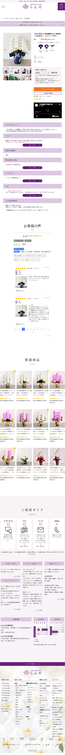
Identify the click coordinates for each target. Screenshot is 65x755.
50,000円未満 (6, 695)
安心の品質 (42, 739)
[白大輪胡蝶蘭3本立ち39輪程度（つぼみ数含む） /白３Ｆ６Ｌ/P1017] (24, 388)
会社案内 (47, 745)
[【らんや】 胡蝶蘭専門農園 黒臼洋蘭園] (32, 8)
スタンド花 (43, 698)
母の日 (29, 692)
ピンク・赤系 (5, 706)
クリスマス (19, 719)
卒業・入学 (19, 716)
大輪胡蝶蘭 (27, 18)
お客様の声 (59, 739)
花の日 (17, 721)
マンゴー (42, 705)
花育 (28, 719)
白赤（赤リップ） (7, 709)
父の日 (29, 694)
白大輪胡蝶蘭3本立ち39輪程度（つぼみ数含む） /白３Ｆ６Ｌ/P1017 (24, 393)
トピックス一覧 (56, 683)
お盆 (28, 711)
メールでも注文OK (32, 739)
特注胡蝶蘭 (43, 688)
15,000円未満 (6, 688)
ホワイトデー (31, 690)
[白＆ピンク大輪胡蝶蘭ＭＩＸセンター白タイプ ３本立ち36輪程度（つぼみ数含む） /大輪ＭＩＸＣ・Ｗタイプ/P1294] (24, 426)
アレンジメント (44, 693)
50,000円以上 (6, 698)
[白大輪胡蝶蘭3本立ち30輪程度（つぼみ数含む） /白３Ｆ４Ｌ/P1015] (40, 388)
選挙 (17, 702)
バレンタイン (31, 687)
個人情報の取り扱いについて (11, 745)
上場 (17, 697)
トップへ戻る (5, 18)
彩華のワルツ (43, 690)
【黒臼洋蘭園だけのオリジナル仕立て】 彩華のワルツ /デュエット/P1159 (57, 470)
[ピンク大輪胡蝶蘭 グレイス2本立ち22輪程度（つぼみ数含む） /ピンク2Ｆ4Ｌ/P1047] (57, 426)
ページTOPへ (31, 664)
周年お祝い (19, 695)
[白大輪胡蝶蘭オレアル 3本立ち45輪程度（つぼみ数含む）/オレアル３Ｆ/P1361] (7, 388)
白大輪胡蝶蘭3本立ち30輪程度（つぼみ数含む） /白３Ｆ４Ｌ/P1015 (40, 393)
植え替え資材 (43, 700)
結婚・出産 (19, 709)
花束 (41, 695)
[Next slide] (29, 50)
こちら (34, 210)
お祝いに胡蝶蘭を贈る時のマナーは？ (57, 693)
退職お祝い (19, 692)
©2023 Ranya (32, 750)
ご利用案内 (58, 745)
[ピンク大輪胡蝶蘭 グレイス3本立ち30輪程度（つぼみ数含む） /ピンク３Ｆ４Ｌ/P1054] (7, 426)
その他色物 (5, 711)
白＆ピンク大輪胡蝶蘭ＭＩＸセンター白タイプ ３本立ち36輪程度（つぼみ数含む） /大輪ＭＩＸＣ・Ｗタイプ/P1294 (24, 434)
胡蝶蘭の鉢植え (44, 716)
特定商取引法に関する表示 (32, 745)
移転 (17, 700)
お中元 (29, 697)
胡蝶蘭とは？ (22, 739)
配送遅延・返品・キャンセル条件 (42, 96)
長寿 (17, 714)
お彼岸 (29, 709)
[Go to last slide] (5, 50)
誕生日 (17, 712)
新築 (17, 707)
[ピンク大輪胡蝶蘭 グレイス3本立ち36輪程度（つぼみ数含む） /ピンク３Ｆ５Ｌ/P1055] (57, 388)
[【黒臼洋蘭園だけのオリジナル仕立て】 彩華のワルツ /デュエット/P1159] (57, 465)
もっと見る (17, 576)
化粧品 (41, 707)
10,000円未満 (6, 686)
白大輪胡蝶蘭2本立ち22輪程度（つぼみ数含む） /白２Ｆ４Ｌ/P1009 (40, 431)
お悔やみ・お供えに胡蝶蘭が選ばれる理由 (57, 724)
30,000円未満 (6, 693)
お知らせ (4, 740)
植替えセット (43, 723)
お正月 (17, 724)
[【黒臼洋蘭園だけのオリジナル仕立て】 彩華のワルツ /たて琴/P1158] (40, 465)
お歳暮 (29, 699)
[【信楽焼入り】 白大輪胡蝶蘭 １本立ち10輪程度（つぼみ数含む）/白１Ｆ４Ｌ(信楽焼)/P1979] (24, 465)
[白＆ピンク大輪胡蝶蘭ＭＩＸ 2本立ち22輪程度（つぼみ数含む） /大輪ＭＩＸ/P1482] (7, 465)
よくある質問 (51, 739)
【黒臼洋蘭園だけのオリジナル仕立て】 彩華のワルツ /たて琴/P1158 (40, 470)
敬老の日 (30, 702)
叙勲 (17, 704)
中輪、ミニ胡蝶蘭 (45, 686)
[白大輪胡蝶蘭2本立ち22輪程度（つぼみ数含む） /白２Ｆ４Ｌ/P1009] (40, 426)
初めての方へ (12, 739)
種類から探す (19, 18)
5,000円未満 (5, 683)
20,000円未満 (6, 690)
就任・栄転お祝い (21, 690)
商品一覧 (12, 18)
